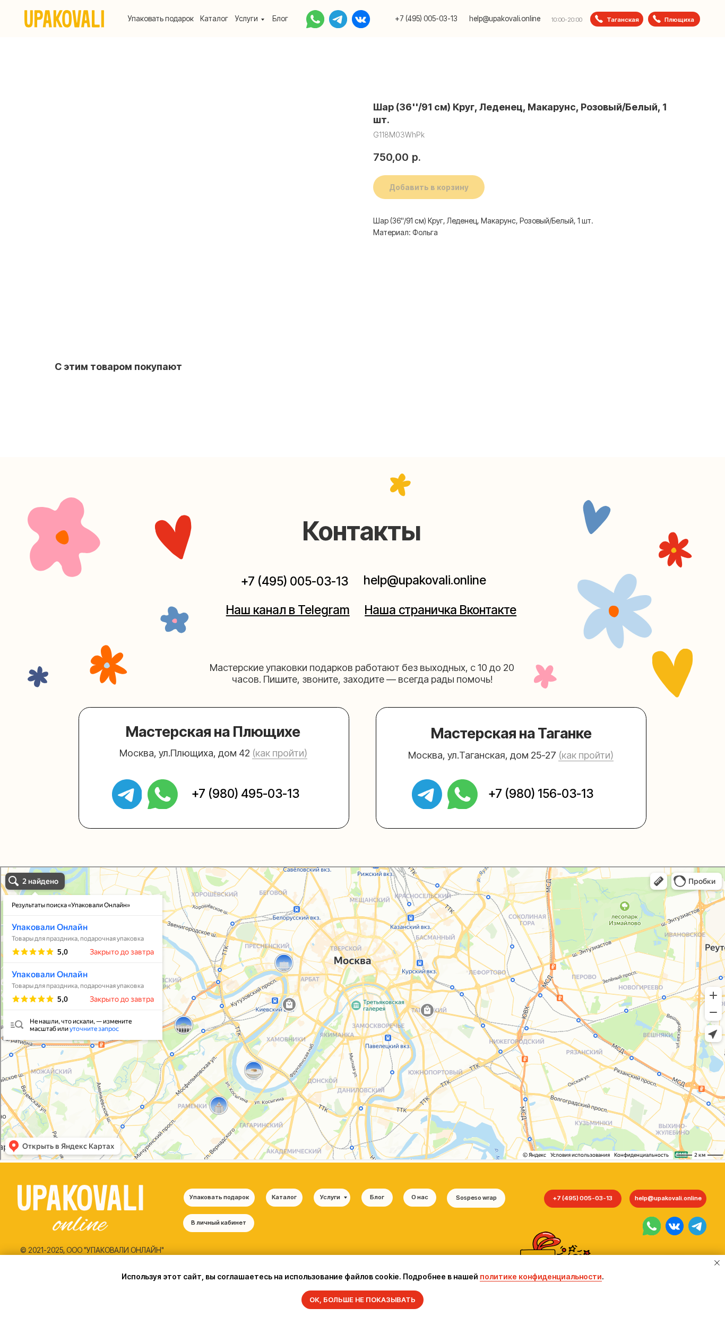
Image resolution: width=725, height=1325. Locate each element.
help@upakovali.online (504, 18)
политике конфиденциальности (541, 1276)
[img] (652, 1226)
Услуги (246, 18)
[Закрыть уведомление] (717, 1263)
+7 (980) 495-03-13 (245, 793)
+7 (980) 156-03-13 (540, 793)
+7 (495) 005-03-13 (426, 18)
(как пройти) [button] (279, 753)
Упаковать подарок (161, 18)
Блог (280, 18)
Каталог (214, 18)
